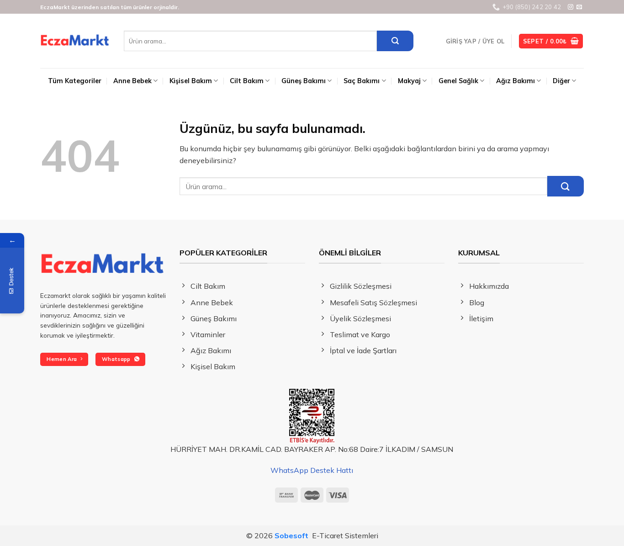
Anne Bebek (132, 81)
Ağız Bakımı (515, 81)
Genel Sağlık (458, 81)
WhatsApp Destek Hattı (311, 470)
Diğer (561, 81)
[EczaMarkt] (75, 41)
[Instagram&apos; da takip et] (570, 7)
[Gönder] (395, 41)
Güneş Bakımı (303, 81)
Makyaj (409, 81)
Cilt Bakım (247, 81)
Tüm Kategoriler (74, 81)
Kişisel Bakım (190, 81)
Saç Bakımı (362, 81)
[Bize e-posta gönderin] (579, 7)
